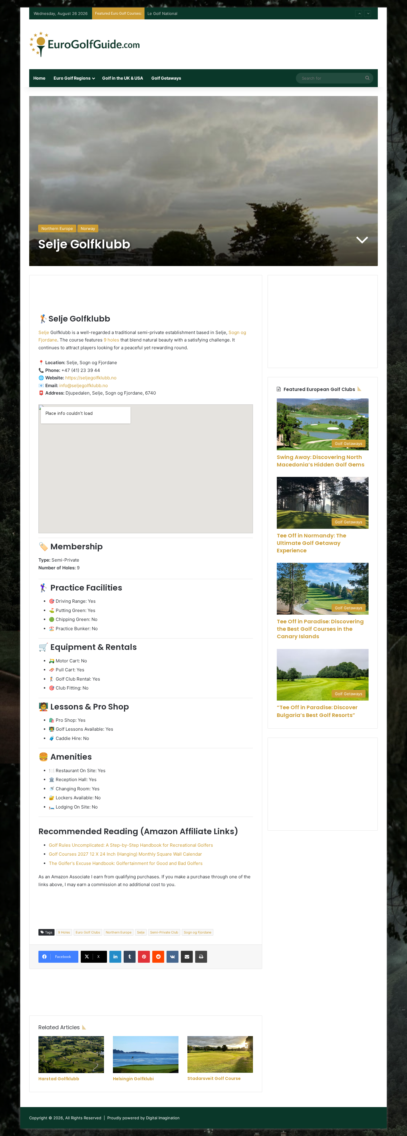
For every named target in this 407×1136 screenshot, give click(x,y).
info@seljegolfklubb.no (83, 385)
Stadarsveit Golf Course (214, 1078)
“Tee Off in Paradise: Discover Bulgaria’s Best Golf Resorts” (317, 711)
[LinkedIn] (115, 957)
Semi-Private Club (164, 932)
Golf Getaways (166, 78)
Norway (88, 228)
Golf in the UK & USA (122, 78)
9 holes (111, 340)
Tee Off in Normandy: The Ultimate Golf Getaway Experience (311, 543)
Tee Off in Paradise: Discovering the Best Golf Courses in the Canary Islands (320, 629)
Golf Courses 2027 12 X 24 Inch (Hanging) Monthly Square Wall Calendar (125, 854)
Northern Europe (57, 228)
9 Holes (64, 932)
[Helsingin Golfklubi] (145, 1054)
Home (39, 78)
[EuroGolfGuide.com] (84, 44)
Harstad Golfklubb (58, 1079)
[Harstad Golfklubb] (71, 1054)
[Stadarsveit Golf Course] (220, 1054)
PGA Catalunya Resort (167, 13)
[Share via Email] (187, 957)
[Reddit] (158, 957)
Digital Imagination (163, 1117)
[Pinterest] (144, 957)
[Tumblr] (130, 957)
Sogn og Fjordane (197, 932)
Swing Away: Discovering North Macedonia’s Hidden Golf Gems (320, 460)
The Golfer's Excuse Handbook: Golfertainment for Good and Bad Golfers (126, 863)
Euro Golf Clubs (88, 932)
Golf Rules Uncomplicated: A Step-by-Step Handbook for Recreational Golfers (131, 845)
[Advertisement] (263, 38)
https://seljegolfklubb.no (90, 378)
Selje (43, 332)
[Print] (201, 957)
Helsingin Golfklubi (133, 1079)
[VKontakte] (172, 957)
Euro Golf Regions (72, 78)
